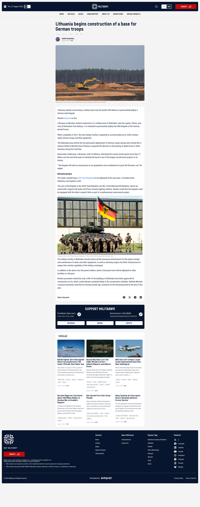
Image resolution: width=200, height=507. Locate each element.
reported (67, 118)
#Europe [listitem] (150, 453)
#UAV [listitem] (149, 460)
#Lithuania (70, 34)
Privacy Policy (178, 478)
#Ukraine (107, 384)
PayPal (100, 323)
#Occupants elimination (92, 384)
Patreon (71, 323)
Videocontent (92, 14)
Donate (184, 6)
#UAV (59, 382)
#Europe (58, 34)
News (61, 14)
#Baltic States (61, 379)
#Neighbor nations (102, 382)
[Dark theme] (28, 6)
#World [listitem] (150, 446)
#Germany (64, 34)
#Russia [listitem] (150, 457)
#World (81, 34)
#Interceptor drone (134, 415)
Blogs (80, 14)
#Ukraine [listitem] (150, 443)
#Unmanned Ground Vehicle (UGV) (95, 416)
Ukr (164, 6)
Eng (168, 6)
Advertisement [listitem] (126, 440)
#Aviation (118, 379)
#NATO (76, 34)
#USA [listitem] (149, 464)
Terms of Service (191, 478)
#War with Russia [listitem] (153, 450)
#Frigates (89, 382)
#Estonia (68, 379)
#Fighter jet (80, 379)
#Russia (102, 384)
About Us (105, 14)
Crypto (129, 323)
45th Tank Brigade (85, 178)
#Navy (94, 382)
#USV (106, 416)
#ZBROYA (89, 418)
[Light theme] (26, 6)
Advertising (118, 14)
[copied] (79, 314)
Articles (71, 14)
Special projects (134, 14)
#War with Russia (91, 387)
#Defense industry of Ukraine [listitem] (157, 440)
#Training (135, 379)
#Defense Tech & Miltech (93, 413)
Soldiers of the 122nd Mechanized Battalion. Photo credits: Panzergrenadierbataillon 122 (85, 256)
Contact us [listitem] (125, 443)
